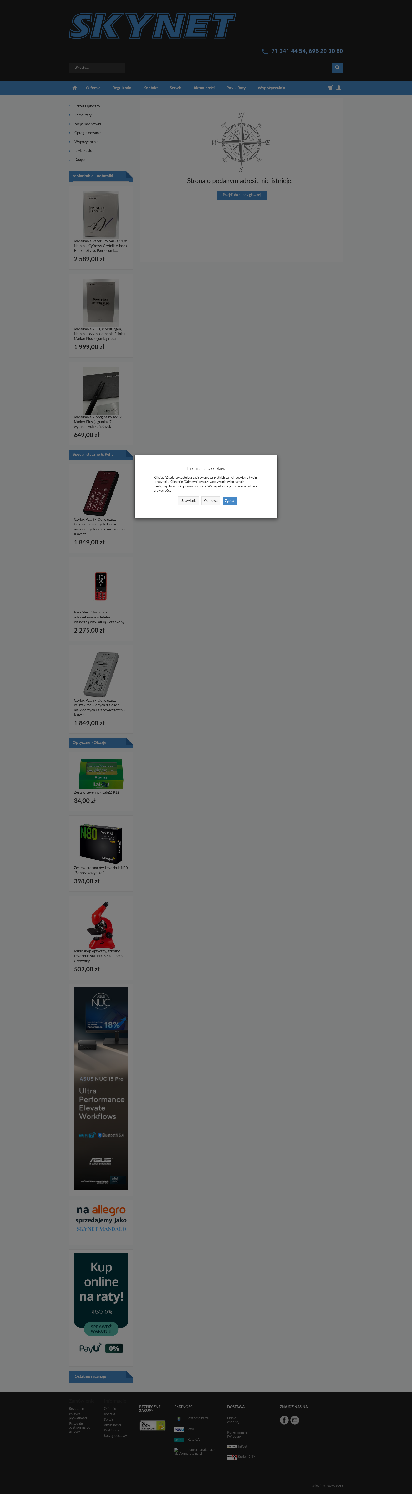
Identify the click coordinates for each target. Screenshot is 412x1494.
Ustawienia (188, 501)
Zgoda (229, 501)
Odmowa (211, 501)
